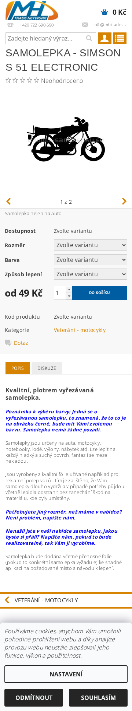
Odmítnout (33, 698)
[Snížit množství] (69, 296)
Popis (17, 368)
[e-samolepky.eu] (32, 9)
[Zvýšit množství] (69, 289)
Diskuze (46, 368)
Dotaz (21, 343)
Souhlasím (98, 698)
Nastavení (66, 674)
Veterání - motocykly (80, 329)
